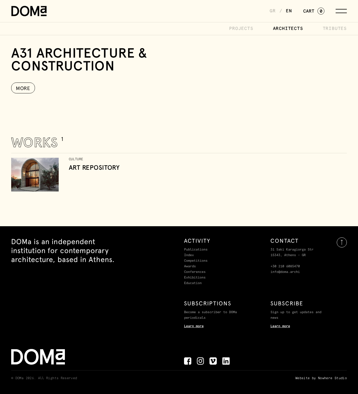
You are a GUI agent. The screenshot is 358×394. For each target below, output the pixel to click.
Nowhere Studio (332, 378)
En (289, 11)
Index (189, 255)
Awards (190, 266)
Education (193, 283)
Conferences (195, 272)
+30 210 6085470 (285, 266)
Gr (273, 11)
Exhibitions (195, 277)
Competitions (196, 261)
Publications (196, 249)
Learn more (194, 326)
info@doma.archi (285, 272)
